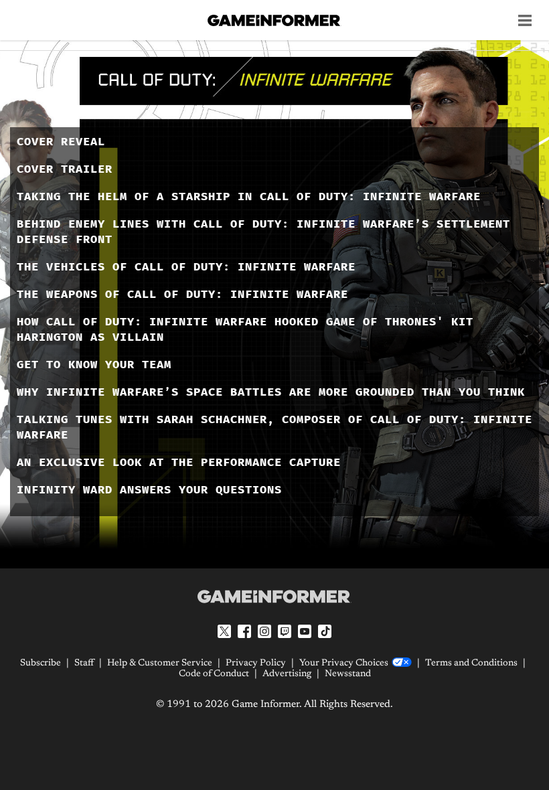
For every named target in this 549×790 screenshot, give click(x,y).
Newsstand (348, 674)
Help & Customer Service (159, 663)
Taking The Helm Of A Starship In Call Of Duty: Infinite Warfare (249, 196)
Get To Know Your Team (94, 365)
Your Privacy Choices (343, 663)
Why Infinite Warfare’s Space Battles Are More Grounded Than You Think (271, 392)
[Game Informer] (274, 596)
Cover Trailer (64, 169)
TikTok (324, 631)
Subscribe (40, 663)
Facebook (244, 631)
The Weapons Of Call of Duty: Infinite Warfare (182, 294)
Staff (84, 663)
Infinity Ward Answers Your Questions (149, 490)
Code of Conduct (214, 674)
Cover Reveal (61, 142)
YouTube (304, 631)
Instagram (264, 631)
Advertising (286, 674)
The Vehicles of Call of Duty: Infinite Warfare (186, 267)
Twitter (224, 631)
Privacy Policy (256, 663)
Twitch (284, 631)
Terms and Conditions (471, 663)
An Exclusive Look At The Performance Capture (179, 462)
